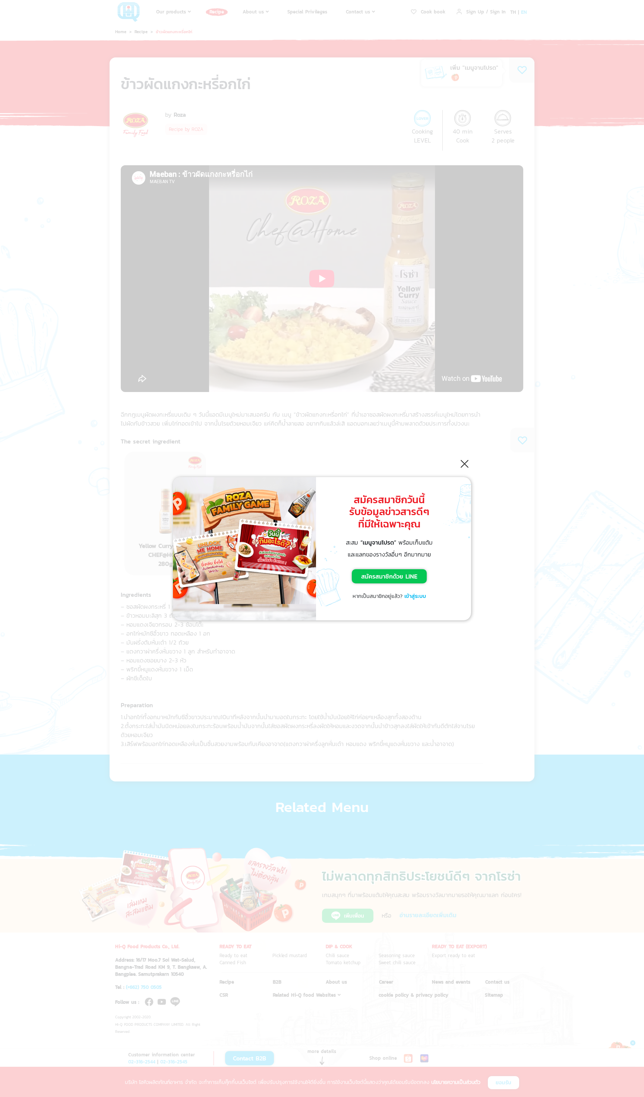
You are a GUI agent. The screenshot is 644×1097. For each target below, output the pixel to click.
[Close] (465, 463)
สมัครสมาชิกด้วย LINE (389, 576)
